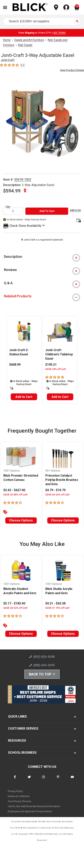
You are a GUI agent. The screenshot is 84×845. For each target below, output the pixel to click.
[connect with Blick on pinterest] (58, 779)
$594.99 (12, 191)
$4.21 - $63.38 (55, 603)
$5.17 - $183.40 (14, 603)
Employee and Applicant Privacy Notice (30, 811)
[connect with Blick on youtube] (72, 779)
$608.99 (15, 364)
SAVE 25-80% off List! (15, 494)
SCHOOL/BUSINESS (22, 752)
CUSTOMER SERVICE (23, 728)
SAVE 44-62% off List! (57, 494)
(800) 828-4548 (44, 657)
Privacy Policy (15, 791)
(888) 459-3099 (44, 665)
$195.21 (51, 364)
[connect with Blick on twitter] (29, 779)
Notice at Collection (19, 796)
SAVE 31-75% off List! (57, 608)
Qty (8, 207)
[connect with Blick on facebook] (15, 779)
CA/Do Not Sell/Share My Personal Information (34, 806)
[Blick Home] (30, 7)
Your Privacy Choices (19, 801)
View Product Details (72, 70)
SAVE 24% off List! (55, 369)
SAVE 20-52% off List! (15, 608)
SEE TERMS (59, 32)
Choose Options (21, 520)
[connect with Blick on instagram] (43, 779)
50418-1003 (22, 179)
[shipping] (78, 220)
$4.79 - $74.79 (55, 490)
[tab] (42, 256)
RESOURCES (17, 740)
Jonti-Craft (7, 59)
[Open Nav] (5, 7)
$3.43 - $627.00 (14, 490)
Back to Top (40, 674)
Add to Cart (23, 397)
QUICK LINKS (17, 716)
